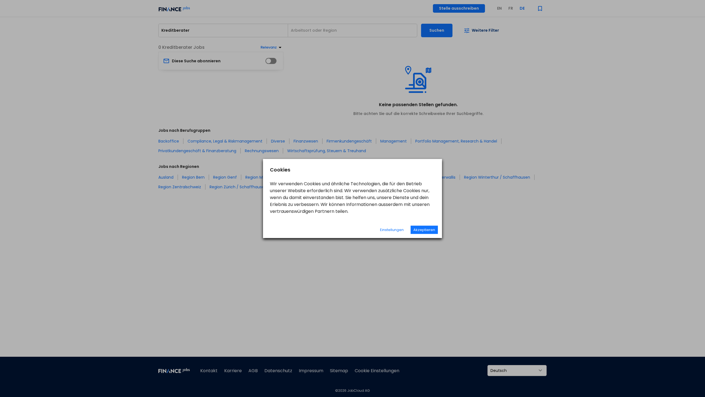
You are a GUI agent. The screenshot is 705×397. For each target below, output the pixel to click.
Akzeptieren (424, 229)
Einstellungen (392, 229)
